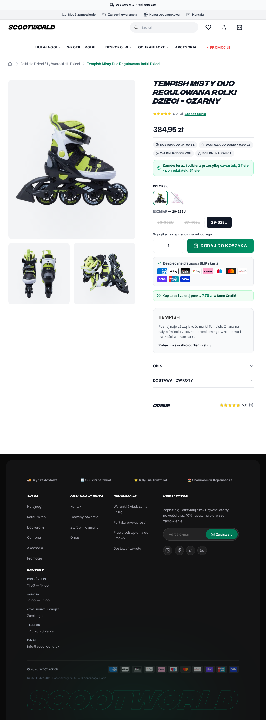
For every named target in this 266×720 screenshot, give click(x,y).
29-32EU (219, 222)
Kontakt (76, 506)
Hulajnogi (34, 506)
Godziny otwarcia (84, 517)
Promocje (34, 558)
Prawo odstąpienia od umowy (131, 535)
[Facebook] (179, 550)
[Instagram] (167, 550)
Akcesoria (35, 548)
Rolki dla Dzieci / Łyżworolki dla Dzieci (50, 64)
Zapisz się (224, 534)
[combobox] (167, 27)
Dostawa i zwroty (127, 548)
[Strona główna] (10, 63)
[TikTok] (190, 550)
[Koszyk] (239, 27)
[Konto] (224, 27)
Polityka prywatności (130, 522)
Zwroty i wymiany (84, 527)
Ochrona (34, 537)
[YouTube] (202, 550)
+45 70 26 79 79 (40, 631)
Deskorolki (35, 527)
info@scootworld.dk (43, 646)
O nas (75, 537)
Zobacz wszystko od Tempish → (185, 345)
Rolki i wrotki (37, 517)
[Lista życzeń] (208, 27)
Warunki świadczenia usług (130, 509)
